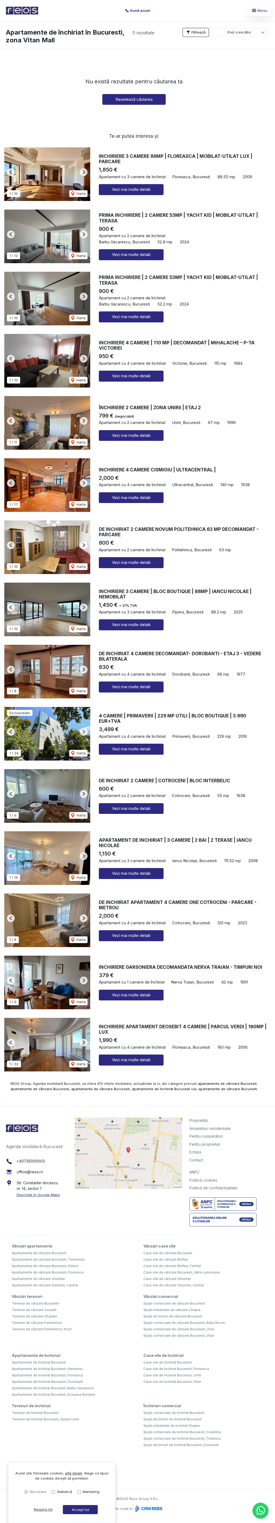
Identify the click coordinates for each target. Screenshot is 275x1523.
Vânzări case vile (159, 1246)
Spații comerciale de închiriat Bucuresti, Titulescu (182, 1438)
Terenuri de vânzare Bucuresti (35, 1303)
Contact (196, 1160)
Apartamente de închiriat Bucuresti (39, 1362)
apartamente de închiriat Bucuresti (161, 1089)
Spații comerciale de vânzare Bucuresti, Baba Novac (184, 1323)
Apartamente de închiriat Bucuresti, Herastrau (47, 1369)
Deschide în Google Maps (38, 1195)
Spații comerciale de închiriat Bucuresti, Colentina (182, 1432)
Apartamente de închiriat (36, 1355)
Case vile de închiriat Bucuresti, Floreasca (176, 1369)
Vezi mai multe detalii (131, 189)
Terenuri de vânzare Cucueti (34, 1310)
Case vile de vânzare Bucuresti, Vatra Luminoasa (181, 1272)
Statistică (64, 1492)
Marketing (91, 1492)
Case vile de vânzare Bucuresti (167, 1253)
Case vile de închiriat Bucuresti (167, 1362)
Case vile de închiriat (163, 1355)
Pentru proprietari (204, 1144)
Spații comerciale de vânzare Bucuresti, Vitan (178, 1336)
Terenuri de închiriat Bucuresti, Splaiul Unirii (45, 1419)
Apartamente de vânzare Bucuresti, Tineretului (48, 1259)
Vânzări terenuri (27, 1296)
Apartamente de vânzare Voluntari (38, 1279)
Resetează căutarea (134, 99)
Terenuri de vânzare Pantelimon (37, 1323)
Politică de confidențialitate (213, 1188)
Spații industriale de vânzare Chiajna (171, 1310)
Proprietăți (198, 1120)
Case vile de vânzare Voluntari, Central (173, 1285)
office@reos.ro (30, 1172)
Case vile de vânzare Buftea (165, 1259)
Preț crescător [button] (239, 32)
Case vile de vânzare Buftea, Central (172, 1266)
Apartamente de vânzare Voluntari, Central (45, 1285)
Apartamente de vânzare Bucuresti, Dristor (45, 1266)
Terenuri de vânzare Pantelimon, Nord (41, 1329)
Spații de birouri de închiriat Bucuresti (172, 1419)
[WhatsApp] (260, 1511)
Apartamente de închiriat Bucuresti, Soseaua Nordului (53, 1394)
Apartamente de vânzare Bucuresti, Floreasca (48, 1272)
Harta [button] (80, 193)
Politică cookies (203, 1180)
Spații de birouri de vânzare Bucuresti (172, 1316)
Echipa (195, 1152)
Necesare (38, 1492)
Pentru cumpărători (206, 1136)
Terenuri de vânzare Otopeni (34, 1316)
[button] (11, 172)
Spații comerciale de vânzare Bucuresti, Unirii (178, 1329)
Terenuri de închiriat (31, 1405)
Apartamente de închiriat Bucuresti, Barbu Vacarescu (53, 1388)
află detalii (73, 1473)
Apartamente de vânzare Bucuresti (39, 1253)
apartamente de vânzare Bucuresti (227, 1083)
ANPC (194, 1172)
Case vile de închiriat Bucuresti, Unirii (172, 1375)
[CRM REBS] (148, 1508)
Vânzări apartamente (32, 1246)
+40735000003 (31, 1161)
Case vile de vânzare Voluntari (167, 1279)
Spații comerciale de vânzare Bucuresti (174, 1303)
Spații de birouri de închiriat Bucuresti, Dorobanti (181, 1445)
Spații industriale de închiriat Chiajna (171, 1426)
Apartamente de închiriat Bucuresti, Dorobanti (47, 1382)
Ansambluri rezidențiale (210, 1128)
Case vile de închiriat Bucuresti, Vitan (172, 1382)
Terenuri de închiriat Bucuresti (35, 1413)
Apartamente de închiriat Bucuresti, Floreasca (47, 1375)
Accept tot (80, 1509)
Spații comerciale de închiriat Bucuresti (173, 1413)
